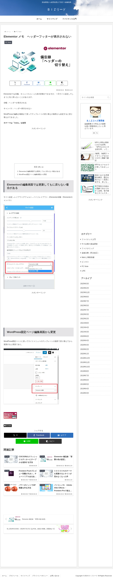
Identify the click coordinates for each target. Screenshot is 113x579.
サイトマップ (25, 576)
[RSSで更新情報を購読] (97, 132)
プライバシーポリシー (40, 576)
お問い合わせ (54, 576)
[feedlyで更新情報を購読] (93, 132)
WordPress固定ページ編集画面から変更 (33, 174)
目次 (36, 167)
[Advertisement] (39, 145)
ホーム (4, 576)
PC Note (8, 425)
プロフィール (13, 576)
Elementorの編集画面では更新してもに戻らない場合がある (39, 171)
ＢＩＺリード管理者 (95, 121)
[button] (62, 83)
